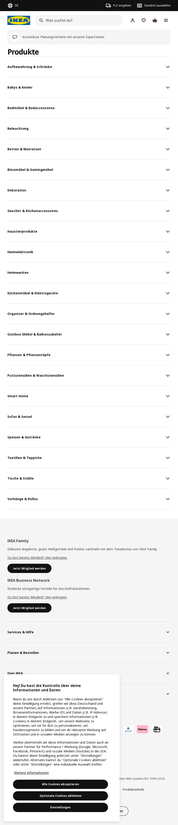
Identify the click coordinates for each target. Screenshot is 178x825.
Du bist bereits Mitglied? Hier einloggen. (37, 557)
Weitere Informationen (31, 772)
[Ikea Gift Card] (157, 729)
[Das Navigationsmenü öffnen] (166, 20)
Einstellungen (60, 807)
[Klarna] (142, 729)
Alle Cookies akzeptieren (60, 784)
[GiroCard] (128, 729)
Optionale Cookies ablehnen (61, 796)
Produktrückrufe (133, 789)
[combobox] (78, 20)
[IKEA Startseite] (18, 20)
